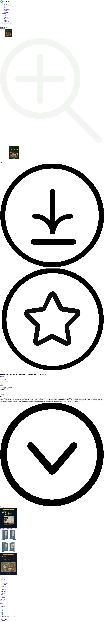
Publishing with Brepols (7, 9)
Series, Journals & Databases (7, 5)
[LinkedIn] (2, 615)
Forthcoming (5, 6)
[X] (2, 612)
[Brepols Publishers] (4, 2)
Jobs (2, 594)
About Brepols (4, 592)
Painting (3, 394)
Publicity (3, 580)
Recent (3, 578)
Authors (3, 8)
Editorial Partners (6, 12)
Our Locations (5, 16)
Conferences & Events (6, 21)
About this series (2, 28)
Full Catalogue (5, 4)
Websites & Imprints (6, 18)
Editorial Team (5, 10)
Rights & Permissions (6, 17)
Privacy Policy (4, 618)
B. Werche (2, 376)
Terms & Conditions (4, 619)
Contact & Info (4, 13)
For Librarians (5, 14)
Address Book (5, 15)
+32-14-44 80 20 (3, 606)
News (2, 19)
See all (1, 507)
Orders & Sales (4, 589)
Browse (3, 3)
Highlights (5, 7)
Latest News (5, 20)
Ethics (4, 11)
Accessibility (3, 620)
